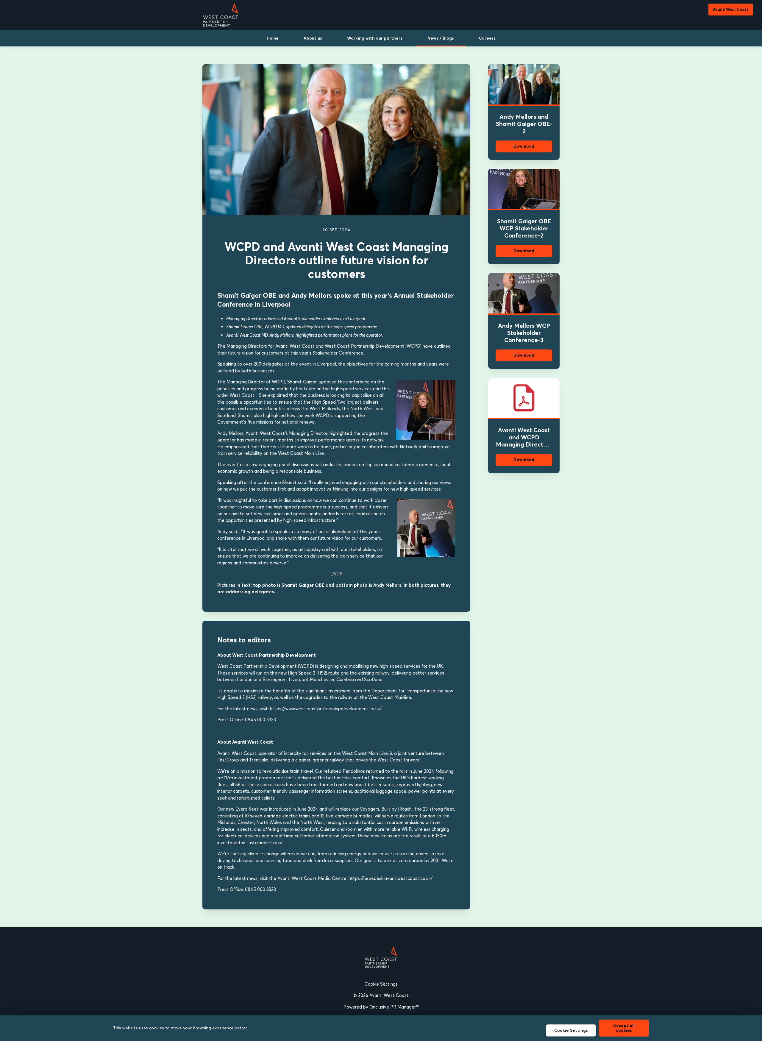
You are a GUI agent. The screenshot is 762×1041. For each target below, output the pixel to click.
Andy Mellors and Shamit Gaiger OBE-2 (524, 124)
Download (523, 146)
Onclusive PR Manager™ (394, 1007)
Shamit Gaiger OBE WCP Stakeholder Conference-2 (524, 228)
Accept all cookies (624, 1028)
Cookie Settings (381, 984)
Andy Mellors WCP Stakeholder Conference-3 (524, 333)
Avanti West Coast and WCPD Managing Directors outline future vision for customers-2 (524, 444)
